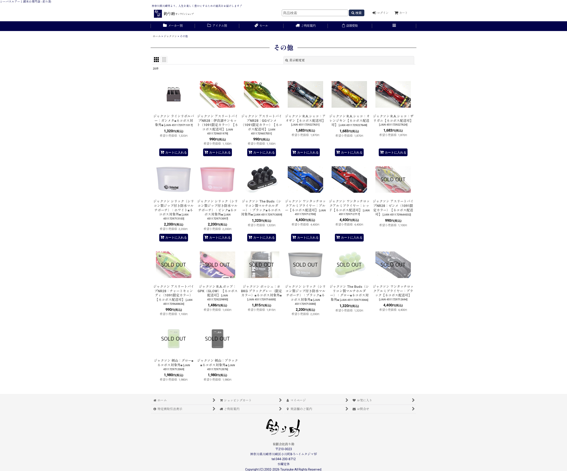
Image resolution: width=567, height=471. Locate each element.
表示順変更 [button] (297, 60)
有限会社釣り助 (283, 444)
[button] (394, 26)
